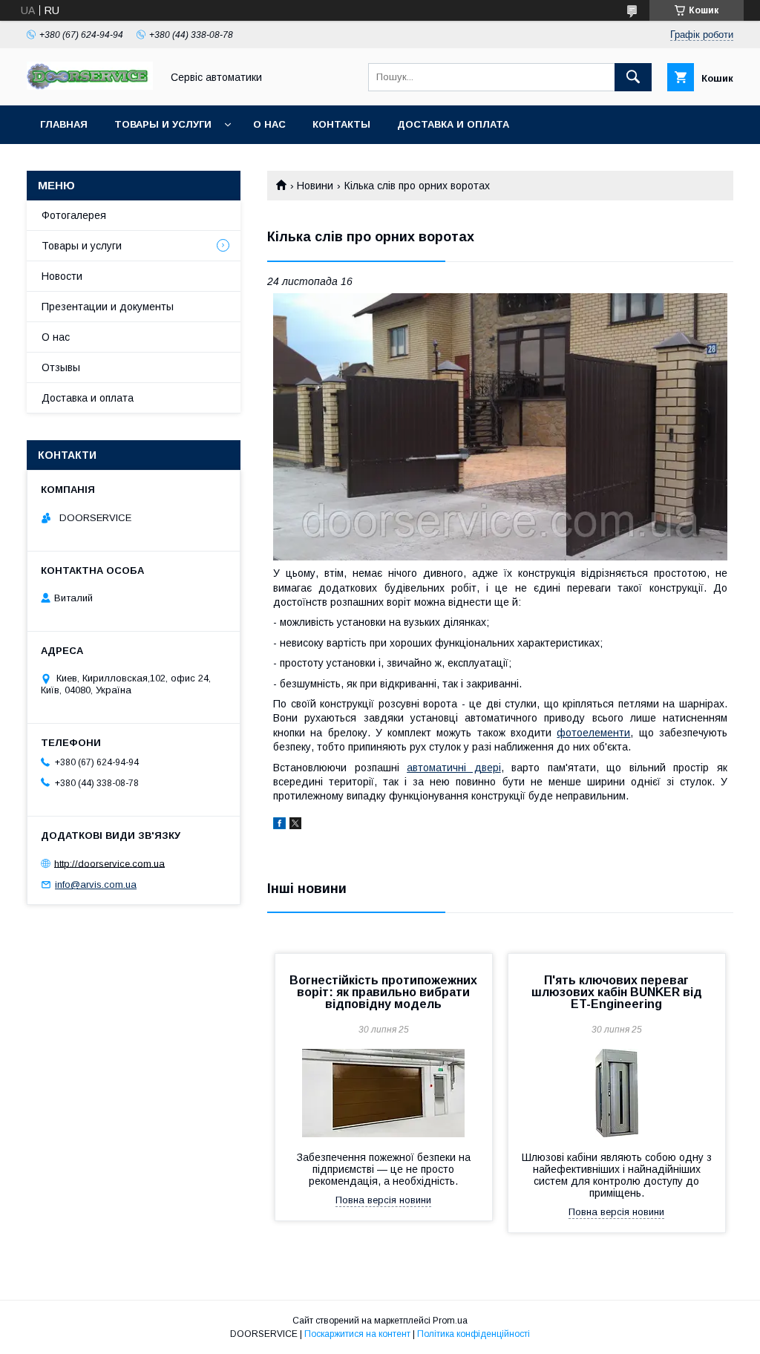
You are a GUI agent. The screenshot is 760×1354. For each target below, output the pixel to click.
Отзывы (61, 367)
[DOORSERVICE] (90, 86)
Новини (315, 186)
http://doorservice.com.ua (109, 863)
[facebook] (279, 825)
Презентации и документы (108, 307)
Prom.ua (450, 1320)
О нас (269, 124)
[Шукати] (633, 77)
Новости (62, 276)
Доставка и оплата (453, 124)
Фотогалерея (74, 215)
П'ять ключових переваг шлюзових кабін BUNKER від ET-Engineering (616, 992)
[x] (295, 825)
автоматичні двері (454, 768)
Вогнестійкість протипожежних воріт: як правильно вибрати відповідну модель (383, 992)
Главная (64, 124)
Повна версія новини (383, 1200)
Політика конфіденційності (473, 1334)
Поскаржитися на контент (357, 1334)
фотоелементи (593, 733)
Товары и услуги (163, 124)
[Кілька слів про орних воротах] (500, 427)
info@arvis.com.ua (96, 884)
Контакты (341, 124)
